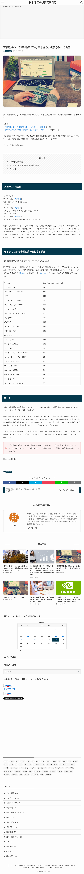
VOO (20, 764)
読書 (41, 775)
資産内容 (11, 846)
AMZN (12, 761)
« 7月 (19, 651)
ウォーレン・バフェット (67, 764)
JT (59, 761)
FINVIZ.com (22, 273)
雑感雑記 (8, 51)
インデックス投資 (39, 764)
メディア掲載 (70, 768)
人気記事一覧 (31, 865)
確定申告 (14, 775)
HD (43, 761)
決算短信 (18, 199)
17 (21, 639)
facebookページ (70, 865)
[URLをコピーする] (74, 482)
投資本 (10, 817)
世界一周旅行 (8, 771)
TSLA (11, 764)
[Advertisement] (42, 23)
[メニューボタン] (2, 2)
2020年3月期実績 (16, 162)
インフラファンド (52, 764)
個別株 (25, 771)
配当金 (10, 851)
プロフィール (12, 798)
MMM (64, 761)
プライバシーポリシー (55, 867)
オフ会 (6, 768)
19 (35, 639)
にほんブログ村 (9, 689)
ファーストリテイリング (55, 768)
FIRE (37, 761)
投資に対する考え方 (15, 812)
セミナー (33, 768)
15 (56, 636)
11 (28, 636)
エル (14, 525)
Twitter (61, 865)
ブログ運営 (12, 793)
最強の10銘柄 (68, 771)
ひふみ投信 (27, 764)
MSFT (75, 761)
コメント (13, 169)
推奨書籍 (11, 832)
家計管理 (11, 808)
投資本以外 (12, 822)
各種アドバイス (13, 803)
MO (70, 761)
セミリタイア (42, 768)
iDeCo (48, 761)
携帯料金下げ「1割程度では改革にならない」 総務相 (25, 127)
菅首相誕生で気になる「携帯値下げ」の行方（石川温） (25, 130)
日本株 (60, 771)
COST (23, 761)
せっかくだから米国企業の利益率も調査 (24, 165)
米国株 (27, 775)
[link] (29, 528)
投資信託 (52, 771)
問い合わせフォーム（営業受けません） (34, 867)
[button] (9, 482)
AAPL (6, 761)
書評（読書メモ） (14, 837)
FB (33, 761)
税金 (21, 775)
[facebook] (32, 528)
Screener (43, 273)
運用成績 (48, 775)
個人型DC (17, 771)
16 (63, 636)
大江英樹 (45, 771)
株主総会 (7, 775)
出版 (30, 771)
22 (56, 639)
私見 (9, 841)
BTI (17, 761)
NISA (5, 764)
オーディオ (14, 768)
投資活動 (11, 827)
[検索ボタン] (81, 2)
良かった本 (34, 775)
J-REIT (54, 761)
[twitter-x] (36, 528)
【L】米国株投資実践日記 (42, 2)
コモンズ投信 (24, 768)
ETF (28, 761)
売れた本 (37, 771)
